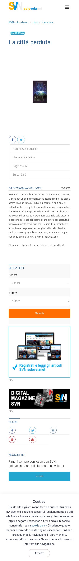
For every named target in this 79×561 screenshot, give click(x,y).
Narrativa (47, 22)
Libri (35, 22)
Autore (13, 292)
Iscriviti (39, 476)
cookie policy (39, 525)
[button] (39, 283)
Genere (13, 274)
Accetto (39, 553)
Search (39, 313)
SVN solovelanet (18, 22)
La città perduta (30, 42)
